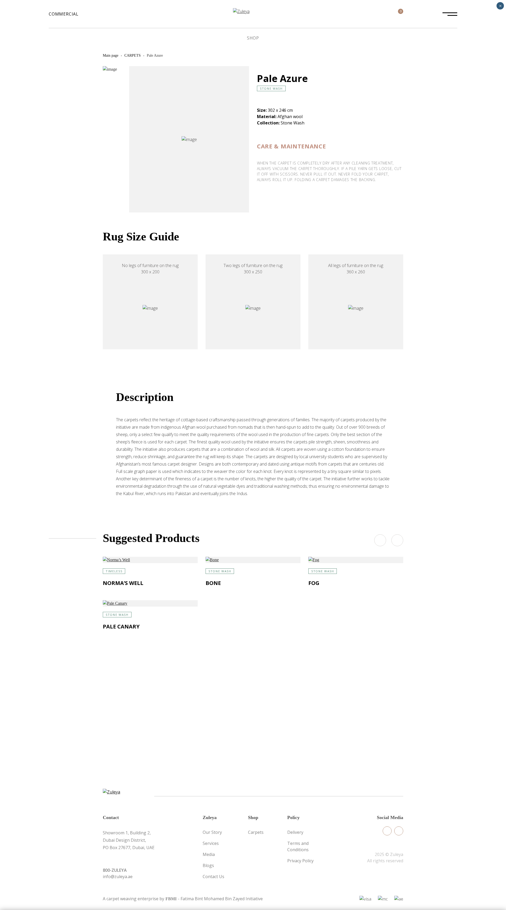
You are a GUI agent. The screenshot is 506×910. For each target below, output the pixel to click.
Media (209, 854)
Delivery (295, 832)
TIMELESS (114, 571)
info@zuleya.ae (118, 876)
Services (211, 843)
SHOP (253, 38)
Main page (110, 55)
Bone (213, 583)
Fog (313, 583)
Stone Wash (271, 88)
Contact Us (213, 876)
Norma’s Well (123, 583)
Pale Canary (121, 626)
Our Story (212, 832)
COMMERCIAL (64, 14)
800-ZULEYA (115, 870)
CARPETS (132, 55)
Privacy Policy (300, 861)
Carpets (256, 832)
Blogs (208, 865)
